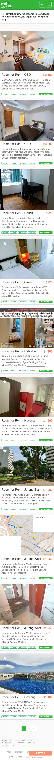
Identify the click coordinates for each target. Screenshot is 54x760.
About (9, 751)
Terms (29, 751)
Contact (18, 751)
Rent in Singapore (6, 5)
